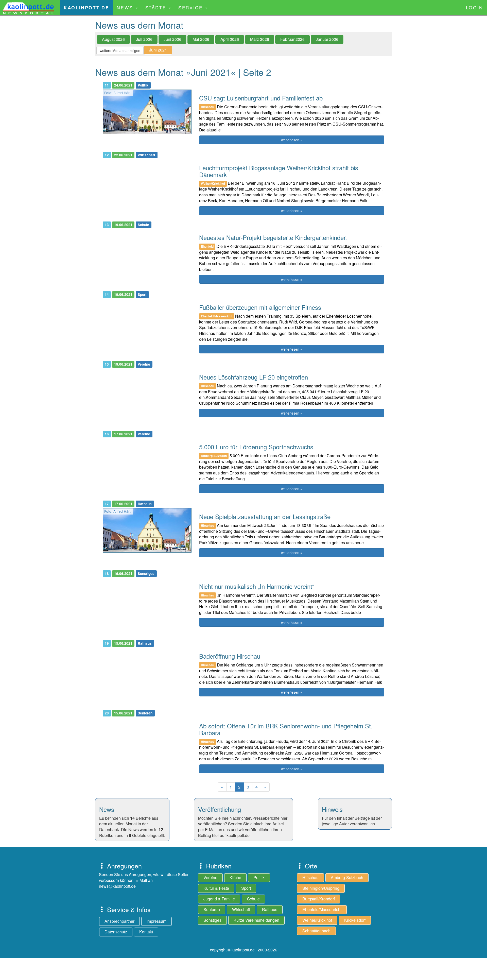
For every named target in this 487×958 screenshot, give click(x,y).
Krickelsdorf (355, 920)
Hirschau (310, 877)
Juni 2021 (158, 50)
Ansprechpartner (119, 921)
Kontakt (146, 932)
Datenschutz (116, 932)
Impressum (156, 921)
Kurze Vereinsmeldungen (256, 920)
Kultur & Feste (216, 888)
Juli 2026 (144, 39)
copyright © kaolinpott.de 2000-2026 (243, 950)
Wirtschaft (241, 909)
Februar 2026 (292, 39)
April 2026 (229, 39)
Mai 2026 (201, 39)
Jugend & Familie (219, 899)
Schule (253, 899)
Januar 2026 (327, 39)
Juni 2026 (172, 39)
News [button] (126, 7)
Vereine (210, 877)
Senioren (211, 909)
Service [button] (191, 7)
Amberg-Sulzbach (347, 877)
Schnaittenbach (316, 931)
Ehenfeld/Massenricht (321, 909)
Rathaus (269, 909)
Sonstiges (212, 920)
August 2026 (113, 39)
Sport (246, 888)
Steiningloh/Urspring (320, 888)
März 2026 (259, 39)
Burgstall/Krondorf (318, 899)
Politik (259, 877)
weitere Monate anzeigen (120, 50)
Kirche (235, 877)
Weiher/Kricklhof (317, 920)
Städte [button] (156, 7)
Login (474, 7)
